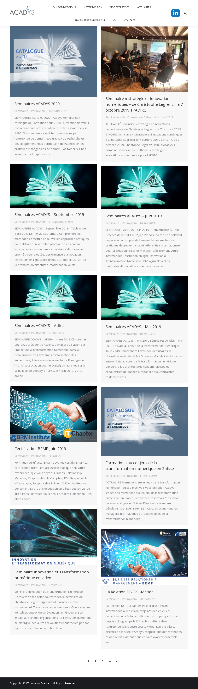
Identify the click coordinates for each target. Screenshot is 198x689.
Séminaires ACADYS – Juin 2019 (134, 215)
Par (38, 111)
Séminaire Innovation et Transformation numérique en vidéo (52, 574)
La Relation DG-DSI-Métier (129, 591)
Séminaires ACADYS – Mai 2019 (133, 326)
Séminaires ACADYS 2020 (37, 103)
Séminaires (21, 111)
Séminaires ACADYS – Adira (39, 325)
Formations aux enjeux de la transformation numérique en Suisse (140, 465)
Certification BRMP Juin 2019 (40, 448)
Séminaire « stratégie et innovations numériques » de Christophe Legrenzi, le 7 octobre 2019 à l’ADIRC (144, 104)
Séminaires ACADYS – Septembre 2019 (49, 214)
